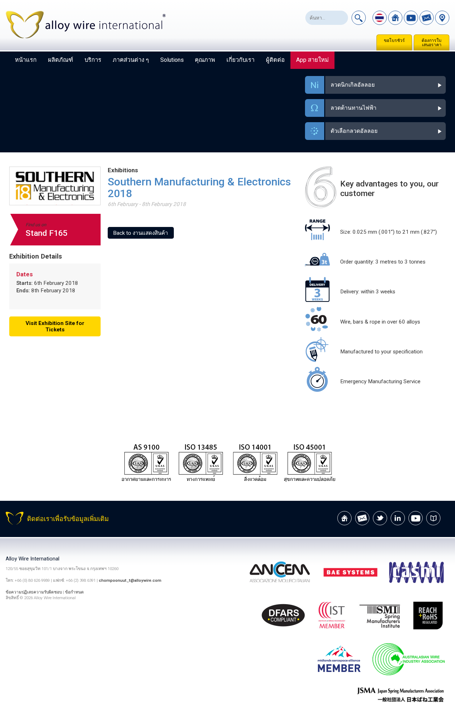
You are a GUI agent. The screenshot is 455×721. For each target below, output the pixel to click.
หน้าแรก (26, 59)
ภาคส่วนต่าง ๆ (131, 59)
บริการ (93, 59)
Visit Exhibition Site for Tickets (55, 326)
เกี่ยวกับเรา (240, 59)
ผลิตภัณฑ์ (60, 59)
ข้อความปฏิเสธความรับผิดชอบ (34, 592)
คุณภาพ (205, 59)
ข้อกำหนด (74, 592)
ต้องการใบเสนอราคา (431, 42)
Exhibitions (123, 170)
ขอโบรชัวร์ (394, 40)
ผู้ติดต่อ (275, 59)
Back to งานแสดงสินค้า (140, 233)
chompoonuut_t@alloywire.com (130, 580)
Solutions (172, 59)
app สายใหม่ (312, 59)
